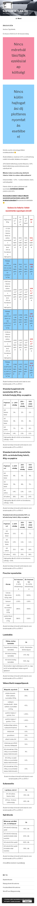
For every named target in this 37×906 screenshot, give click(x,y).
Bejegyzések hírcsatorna (11, 883)
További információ (15, 901)
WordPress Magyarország (11, 891)
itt (24, 863)
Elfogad (27, 901)
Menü (19, 18)
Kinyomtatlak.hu (15, 11)
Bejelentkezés (7, 880)
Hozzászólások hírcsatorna (11, 887)
